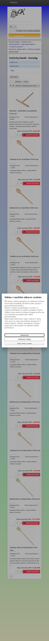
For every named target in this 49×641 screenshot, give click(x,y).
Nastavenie (25, 335)
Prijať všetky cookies (24, 343)
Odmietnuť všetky (24, 339)
